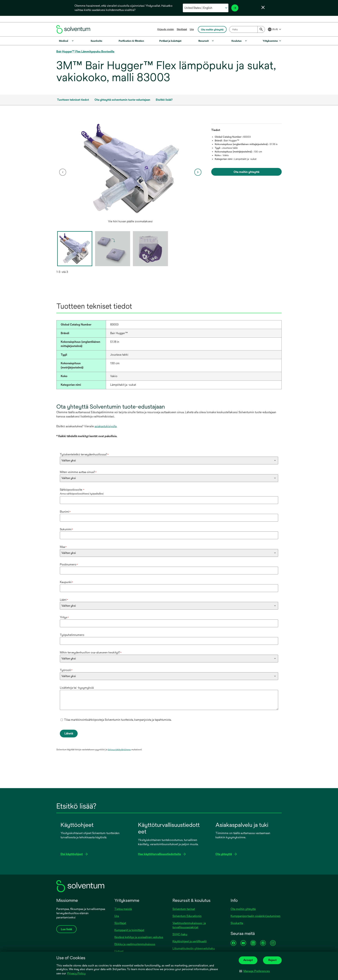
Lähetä (68, 733)
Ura (192, 29)
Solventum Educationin (187, 916)
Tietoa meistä (123, 909)
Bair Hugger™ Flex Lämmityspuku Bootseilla (85, 51)
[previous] (62, 172)
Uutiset (118, 951)
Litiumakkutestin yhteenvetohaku (194, 948)
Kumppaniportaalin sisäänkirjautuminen (255, 916)
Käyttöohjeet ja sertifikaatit (189, 941)
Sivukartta (237, 923)
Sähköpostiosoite (72, 489)
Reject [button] (272, 960)
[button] (255, 971)
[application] (130, 168)
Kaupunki (66, 582)
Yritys (64, 617)
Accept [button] (248, 960)
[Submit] (261, 29)
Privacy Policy (76, 973)
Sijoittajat (182, 29)
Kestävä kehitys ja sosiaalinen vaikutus (138, 937)
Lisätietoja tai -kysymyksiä (77, 687)
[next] (197, 172)
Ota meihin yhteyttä (243, 909)
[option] (130, 172)
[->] (234, 7)
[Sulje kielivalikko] (263, 7)
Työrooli (66, 670)
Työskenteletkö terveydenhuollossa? (84, 454)
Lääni (64, 599)
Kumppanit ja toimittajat (129, 930)
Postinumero (69, 564)
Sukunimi (66, 529)
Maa (63, 547)
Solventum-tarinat (184, 909)
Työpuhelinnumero (72, 635)
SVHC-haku (180, 934)
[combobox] (247, 29)
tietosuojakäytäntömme (119, 749)
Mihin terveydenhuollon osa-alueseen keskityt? (90, 652)
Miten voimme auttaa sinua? (78, 472)
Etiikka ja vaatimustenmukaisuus (134, 944)
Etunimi (65, 511)
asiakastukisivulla (106, 426)
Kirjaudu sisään (165, 29)
